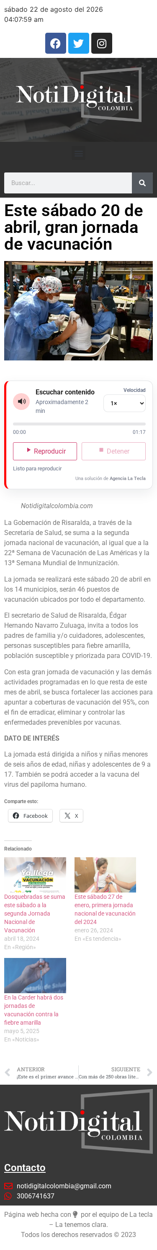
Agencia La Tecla (128, 478)
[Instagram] (101, 43)
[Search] (142, 182)
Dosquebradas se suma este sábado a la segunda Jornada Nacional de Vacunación (34, 913)
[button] (78, 153)
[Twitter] (78, 43)
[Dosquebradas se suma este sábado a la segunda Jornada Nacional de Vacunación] (35, 874)
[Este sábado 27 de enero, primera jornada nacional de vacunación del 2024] (105, 874)
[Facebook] (55, 43)
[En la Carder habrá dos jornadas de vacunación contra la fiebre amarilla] (35, 975)
